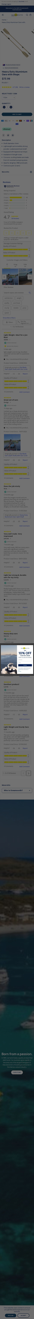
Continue (25, 665)
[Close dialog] (32, 646)
